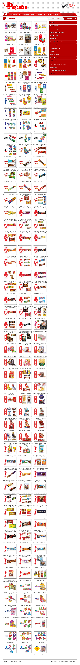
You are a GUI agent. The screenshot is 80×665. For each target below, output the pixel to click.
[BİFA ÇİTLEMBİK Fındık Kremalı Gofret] (25, 179)
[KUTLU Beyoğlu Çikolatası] (25, 42)
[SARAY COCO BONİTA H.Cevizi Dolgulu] (10, 553)
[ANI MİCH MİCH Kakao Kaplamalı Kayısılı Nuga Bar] (25, 254)
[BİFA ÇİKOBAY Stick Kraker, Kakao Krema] (10, 179)
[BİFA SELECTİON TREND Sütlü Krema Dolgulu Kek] (25, 167)
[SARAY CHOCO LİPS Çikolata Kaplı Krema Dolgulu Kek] (10, 540)
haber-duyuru (23, 14)
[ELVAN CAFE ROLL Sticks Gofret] (40, 379)
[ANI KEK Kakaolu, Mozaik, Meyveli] (10, 279)
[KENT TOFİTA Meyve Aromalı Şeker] (40, 80)
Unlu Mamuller (53, 61)
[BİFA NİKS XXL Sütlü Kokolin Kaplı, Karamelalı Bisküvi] (10, 204)
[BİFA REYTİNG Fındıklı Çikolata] (10, 192)
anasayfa (6, 14)
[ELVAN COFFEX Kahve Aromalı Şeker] (10, 366)
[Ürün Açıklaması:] (10, 217)
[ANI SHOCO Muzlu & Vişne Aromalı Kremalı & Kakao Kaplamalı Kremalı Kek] (10, 242)
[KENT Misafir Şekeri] (10, 80)
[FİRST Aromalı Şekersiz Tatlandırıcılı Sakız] (10, 142)
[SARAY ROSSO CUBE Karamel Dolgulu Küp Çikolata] (10, 491)
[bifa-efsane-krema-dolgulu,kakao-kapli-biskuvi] (40, 167)
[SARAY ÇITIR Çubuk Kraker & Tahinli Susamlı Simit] (25, 516)
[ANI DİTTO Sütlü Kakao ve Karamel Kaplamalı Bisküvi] (40, 291)
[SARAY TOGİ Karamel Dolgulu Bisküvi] (10, 478)
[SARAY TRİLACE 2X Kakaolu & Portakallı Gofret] (40, 466)
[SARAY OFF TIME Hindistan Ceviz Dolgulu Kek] (40, 491)
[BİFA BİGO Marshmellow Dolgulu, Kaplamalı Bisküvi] (25, 204)
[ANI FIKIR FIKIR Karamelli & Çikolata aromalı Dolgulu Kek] (25, 291)
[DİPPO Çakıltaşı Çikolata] (10, 30)
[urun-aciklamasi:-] (40, 590)
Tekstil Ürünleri (53, 67)
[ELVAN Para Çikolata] (40, 366)
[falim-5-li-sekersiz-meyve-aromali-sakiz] (10, 130)
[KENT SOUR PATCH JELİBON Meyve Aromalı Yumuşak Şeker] (40, 105)
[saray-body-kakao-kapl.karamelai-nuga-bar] (10, 565)
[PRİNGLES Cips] (40, 578)
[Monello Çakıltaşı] (40, 67)
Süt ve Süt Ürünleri (54, 25)
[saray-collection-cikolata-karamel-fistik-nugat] (40, 540)
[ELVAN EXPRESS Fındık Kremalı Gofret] (40, 428)
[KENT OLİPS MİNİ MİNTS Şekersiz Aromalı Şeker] (25, 92)
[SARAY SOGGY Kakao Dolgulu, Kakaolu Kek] (40, 503)
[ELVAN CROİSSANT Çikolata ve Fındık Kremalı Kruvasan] (10, 403)
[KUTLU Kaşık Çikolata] (25, 55)
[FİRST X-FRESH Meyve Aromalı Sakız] (40, 142)
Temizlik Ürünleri (54, 35)
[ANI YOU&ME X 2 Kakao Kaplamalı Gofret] (10, 229)
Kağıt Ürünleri (53, 38)
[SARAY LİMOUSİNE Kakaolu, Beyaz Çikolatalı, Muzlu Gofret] (25, 503)
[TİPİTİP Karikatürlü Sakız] (25, 117)
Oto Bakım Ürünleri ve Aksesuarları (58, 70)
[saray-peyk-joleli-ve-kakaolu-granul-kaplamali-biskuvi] (25, 491)
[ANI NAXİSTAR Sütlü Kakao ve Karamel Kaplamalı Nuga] (40, 254)
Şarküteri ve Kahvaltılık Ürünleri (57, 32)
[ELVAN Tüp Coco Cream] (10, 379)
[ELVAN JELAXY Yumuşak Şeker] (40, 341)
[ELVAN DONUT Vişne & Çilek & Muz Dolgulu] (40, 391)
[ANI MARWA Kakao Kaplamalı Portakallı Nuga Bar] (10, 266)
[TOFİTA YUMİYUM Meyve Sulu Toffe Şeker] (25, 80)
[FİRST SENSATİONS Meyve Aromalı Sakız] (10, 154)
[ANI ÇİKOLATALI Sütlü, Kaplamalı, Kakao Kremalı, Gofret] (10, 316)
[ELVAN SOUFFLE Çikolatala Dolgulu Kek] (40, 403)
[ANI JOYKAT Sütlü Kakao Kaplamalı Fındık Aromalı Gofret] (25, 279)
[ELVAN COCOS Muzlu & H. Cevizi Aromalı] (10, 391)
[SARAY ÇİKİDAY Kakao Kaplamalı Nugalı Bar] (40, 553)
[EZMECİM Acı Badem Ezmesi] (40, 329)
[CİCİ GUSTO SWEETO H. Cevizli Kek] (25, 341)
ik (48, 14)
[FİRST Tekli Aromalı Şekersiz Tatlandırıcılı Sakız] (40, 130)
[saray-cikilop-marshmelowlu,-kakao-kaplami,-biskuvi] (10, 578)
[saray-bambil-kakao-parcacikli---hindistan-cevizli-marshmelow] (40, 565)
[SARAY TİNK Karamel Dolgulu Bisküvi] (25, 478)
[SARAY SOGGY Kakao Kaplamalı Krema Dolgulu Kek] (40, 478)
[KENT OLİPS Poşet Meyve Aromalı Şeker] (40, 92)
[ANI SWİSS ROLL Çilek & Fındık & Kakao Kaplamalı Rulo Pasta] (25, 229)
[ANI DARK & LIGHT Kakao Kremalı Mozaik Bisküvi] (10, 304)
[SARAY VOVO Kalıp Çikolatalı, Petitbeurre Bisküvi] (40, 453)
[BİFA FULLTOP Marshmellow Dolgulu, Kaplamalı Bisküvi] (40, 204)
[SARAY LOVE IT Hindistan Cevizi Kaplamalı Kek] (10, 503)
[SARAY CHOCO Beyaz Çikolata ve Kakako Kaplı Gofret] (40, 516)
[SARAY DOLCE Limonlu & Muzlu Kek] (10, 516)
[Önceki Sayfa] (4, 19)
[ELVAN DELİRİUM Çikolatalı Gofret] (40, 441)
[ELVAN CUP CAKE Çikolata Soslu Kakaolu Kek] (10, 428)
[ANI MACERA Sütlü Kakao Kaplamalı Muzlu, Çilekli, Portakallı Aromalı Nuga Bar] (25, 266)
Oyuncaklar (52, 73)
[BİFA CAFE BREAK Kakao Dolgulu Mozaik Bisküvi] (40, 179)
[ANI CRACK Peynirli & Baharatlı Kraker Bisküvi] (25, 304)
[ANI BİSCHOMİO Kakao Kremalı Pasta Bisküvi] (40, 217)
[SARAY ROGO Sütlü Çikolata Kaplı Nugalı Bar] (25, 553)
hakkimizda (13, 14)
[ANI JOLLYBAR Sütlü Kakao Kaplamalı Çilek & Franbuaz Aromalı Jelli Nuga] (40, 279)
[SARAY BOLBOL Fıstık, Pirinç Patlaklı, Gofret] (25, 528)
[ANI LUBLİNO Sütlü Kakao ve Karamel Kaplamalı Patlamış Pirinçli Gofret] (40, 266)
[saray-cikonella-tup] (25, 578)
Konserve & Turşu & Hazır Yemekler (58, 29)
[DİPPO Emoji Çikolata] (40, 30)
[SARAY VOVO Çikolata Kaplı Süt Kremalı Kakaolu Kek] (25, 466)
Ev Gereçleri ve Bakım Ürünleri (57, 41)
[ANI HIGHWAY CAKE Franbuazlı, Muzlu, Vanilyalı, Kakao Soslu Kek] (10, 291)
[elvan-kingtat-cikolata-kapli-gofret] (25, 441)
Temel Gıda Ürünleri (54, 54)
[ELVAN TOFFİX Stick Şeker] (10, 354)
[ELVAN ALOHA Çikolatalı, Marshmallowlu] (40, 416)
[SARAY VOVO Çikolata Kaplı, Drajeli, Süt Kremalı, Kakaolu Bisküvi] (10, 466)
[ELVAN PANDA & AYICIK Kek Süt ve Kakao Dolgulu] (25, 403)
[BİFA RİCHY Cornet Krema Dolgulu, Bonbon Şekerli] (25, 154)
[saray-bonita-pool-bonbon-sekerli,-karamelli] (25, 565)
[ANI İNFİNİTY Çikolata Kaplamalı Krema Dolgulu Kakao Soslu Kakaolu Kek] (25, 217)
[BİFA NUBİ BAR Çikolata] (40, 192)
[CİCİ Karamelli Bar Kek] (10, 341)
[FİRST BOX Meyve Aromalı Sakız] (25, 142)
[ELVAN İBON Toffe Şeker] (25, 366)
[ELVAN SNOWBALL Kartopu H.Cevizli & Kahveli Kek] (10, 416)
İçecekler (52, 22)
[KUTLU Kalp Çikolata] (10, 55)
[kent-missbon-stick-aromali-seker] (10, 92)
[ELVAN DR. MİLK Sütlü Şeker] (40, 354)
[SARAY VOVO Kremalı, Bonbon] (25, 453)
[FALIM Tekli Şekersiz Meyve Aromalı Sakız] (25, 130)
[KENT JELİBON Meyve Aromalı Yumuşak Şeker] (10, 117)
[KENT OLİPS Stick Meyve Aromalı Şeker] (10, 105)
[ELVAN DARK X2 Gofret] (25, 391)
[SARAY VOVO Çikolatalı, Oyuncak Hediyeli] (10, 453)
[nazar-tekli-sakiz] (10, 652)
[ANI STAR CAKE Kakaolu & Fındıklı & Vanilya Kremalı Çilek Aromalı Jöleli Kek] (40, 229)
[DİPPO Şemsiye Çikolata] (25, 30)
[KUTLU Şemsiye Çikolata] (40, 42)
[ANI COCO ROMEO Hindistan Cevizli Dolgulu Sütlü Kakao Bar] (40, 304)
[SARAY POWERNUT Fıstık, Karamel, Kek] (40, 528)
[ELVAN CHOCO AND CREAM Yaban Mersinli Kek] (25, 416)
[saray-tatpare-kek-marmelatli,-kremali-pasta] (25, 540)
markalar (40, 14)
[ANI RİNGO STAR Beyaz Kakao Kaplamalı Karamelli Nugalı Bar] (40, 242)
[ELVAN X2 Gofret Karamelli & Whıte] (10, 441)
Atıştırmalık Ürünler (54, 57)
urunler (33, 14)
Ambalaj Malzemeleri (55, 48)
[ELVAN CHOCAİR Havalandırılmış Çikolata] (25, 379)
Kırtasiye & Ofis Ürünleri (55, 45)
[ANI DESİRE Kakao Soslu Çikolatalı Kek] (10, 329)
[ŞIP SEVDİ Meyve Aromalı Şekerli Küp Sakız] (40, 117)
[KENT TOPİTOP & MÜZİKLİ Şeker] (25, 105)
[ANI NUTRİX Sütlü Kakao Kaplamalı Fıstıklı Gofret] (10, 254)
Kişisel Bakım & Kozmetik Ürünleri (58, 64)
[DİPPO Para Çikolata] (10, 42)
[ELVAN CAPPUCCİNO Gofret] (25, 428)
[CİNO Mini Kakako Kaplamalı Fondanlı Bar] (10, 67)
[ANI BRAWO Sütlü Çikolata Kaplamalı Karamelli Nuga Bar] (25, 329)
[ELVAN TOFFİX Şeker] (25, 354)
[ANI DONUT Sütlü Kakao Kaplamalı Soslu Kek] (40, 316)
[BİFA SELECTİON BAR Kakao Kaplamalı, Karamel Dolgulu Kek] (40, 154)
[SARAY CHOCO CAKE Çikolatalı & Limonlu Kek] (10, 528)
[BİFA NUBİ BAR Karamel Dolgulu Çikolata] (25, 192)
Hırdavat (52, 51)
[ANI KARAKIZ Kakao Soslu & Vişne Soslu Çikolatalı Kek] (25, 316)
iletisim (58, 14)
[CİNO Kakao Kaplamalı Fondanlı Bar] (40, 55)
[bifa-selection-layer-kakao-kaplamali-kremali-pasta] (10, 167)
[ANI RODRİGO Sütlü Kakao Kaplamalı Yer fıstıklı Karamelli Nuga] (25, 242)
